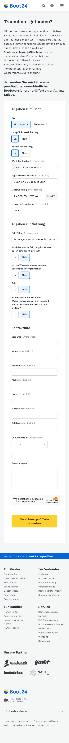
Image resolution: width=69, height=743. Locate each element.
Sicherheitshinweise (23, 725)
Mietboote (43, 628)
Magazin (42, 616)
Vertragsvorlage (46, 586)
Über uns (9, 721)
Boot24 (8, 556)
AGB (6, 725)
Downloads (44, 641)
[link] (15, 663)
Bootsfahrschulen (48, 632)
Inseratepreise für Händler (14, 622)
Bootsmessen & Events (50, 624)
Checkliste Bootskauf (15, 578)
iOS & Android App (48, 620)
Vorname (24, 337)
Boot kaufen (10, 582)
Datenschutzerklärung (46, 721)
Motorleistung (27, 189)
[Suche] (44, 6)
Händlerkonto (11, 628)
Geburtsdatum (27, 437)
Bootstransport (12, 599)
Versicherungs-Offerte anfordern (34, 521)
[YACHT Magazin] (42, 662)
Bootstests (9, 595)
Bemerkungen (19, 463)
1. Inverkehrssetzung (30, 204)
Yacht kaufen (11, 586)
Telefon (23, 423)
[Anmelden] (52, 5)
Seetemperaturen (48, 612)
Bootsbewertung (47, 582)
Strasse (23, 365)
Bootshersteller (12, 591)
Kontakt (51, 725)
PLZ (21, 380)
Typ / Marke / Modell (30, 175)
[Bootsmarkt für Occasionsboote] (16, 6)
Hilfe (40, 725)
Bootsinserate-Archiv (49, 591)
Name (22, 351)
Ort (21, 394)
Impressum (24, 721)
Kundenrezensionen (49, 595)
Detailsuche (10, 574)
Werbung (43, 636)
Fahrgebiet (25, 233)
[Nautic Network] (40, 673)
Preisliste (43, 574)
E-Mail (23, 408)
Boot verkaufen (46, 578)
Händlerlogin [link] (11, 612)
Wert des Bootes (28, 161)
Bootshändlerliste (13, 616)
